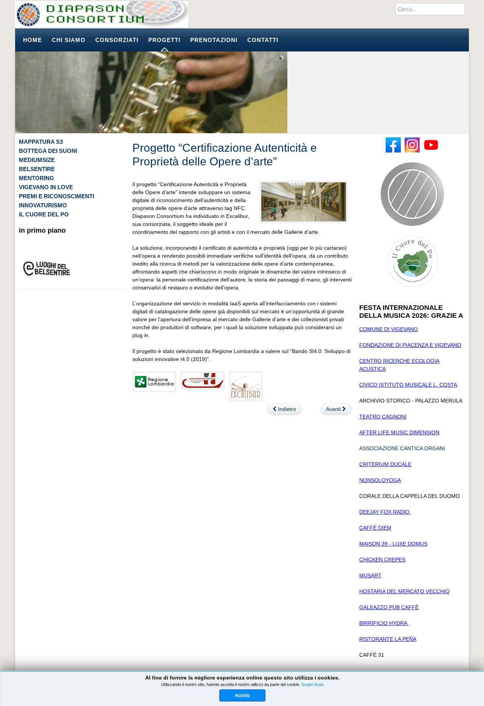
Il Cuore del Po (44, 214)
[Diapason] (101, 14)
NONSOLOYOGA (380, 480)
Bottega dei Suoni (48, 151)
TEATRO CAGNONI (382, 417)
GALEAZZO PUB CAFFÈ (389, 607)
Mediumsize (37, 160)
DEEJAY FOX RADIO (385, 512)
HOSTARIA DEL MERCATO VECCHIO (404, 591)
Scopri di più (312, 684)
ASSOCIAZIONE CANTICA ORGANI (402, 448)
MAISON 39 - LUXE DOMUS (393, 544)
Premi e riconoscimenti (56, 196)
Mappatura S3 (41, 141)
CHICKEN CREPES (382, 560)
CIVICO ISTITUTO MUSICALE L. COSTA (408, 385)
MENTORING (36, 178)
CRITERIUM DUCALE (385, 464)
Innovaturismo (43, 205)
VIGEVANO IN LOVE (46, 187)
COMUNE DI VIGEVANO (388, 329)
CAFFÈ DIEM (375, 528)
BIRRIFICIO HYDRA (384, 623)
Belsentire (37, 169)
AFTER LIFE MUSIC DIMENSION (399, 432)
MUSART (370, 575)
